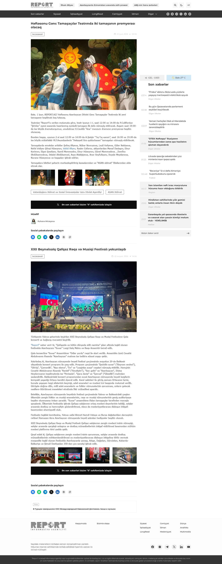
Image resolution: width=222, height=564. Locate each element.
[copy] (70, 237)
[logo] (42, 5)
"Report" (35, 345)
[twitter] (181, 14)
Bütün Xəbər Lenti (150, 233)
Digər (151, 14)
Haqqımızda (80, 523)
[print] (64, 237)
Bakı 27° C (180, 78)
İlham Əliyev (67, 5)
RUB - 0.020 (154, 78)
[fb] (167, 14)
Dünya (183, 523)
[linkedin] (185, 14)
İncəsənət (37, 34)
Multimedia (185, 532)
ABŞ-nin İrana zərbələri (146, 5)
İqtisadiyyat (145, 527)
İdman (163, 527)
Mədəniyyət (165, 532)
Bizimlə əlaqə (103, 523)
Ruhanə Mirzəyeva (46, 221)
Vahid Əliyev (69, 148)
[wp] (39, 237)
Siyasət (143, 523)
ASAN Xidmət (115, 192)
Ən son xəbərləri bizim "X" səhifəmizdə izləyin (87, 204)
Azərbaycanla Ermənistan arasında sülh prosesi (104, 5)
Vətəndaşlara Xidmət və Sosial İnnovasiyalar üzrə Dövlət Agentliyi (67, 192)
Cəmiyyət (164, 523)
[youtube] (189, 14)
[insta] (172, 14)
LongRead (145, 532)
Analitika (184, 527)
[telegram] (176, 14)
